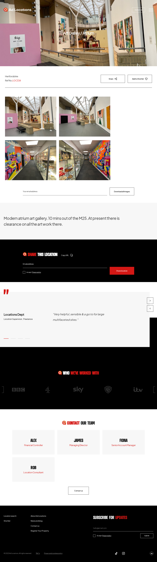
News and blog (98, 10)
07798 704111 (33, 467)
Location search (44, 10)
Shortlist (61, 10)
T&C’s (38, 553)
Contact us (138, 10)
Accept (33, 272)
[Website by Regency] (151, 553)
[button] (6, 338)
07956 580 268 (123, 440)
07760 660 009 (33, 440)
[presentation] (150, 308)
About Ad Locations (79, 10)
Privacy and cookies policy (53, 553)
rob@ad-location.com (33, 472)
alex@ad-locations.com (33, 445)
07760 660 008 (78, 440)
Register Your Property (118, 10)
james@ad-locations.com (78, 445)
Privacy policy (36, 272)
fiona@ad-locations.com (123, 445)
